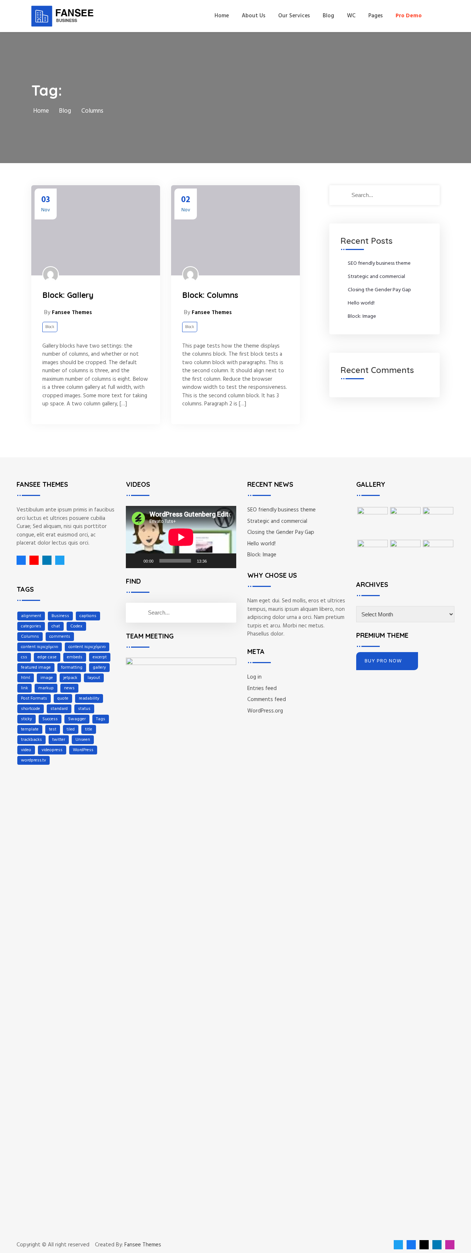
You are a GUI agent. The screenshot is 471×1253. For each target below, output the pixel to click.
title (88, 729)
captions (87, 616)
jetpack (70, 678)
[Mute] (215, 560)
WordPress (83, 750)
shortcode (30, 708)
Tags (100, 719)
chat (56, 626)
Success (50, 719)
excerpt (100, 657)
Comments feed (266, 699)
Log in (254, 677)
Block (49, 327)
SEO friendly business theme (379, 263)
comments (59, 636)
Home (222, 15)
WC (351, 15)
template (30, 729)
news (69, 688)
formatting (71, 667)
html (25, 678)
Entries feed (262, 688)
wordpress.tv (33, 760)
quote (62, 698)
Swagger (77, 719)
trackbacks (31, 739)
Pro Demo (409, 15)
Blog (328, 15)
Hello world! (361, 303)
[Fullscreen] (226, 560)
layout (94, 678)
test (52, 729)
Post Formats (34, 698)
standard (59, 708)
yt (32, 560)
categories (31, 626)
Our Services (294, 15)
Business (60, 616)
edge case (47, 657)
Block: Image (362, 316)
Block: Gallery (67, 295)
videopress (52, 750)
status (84, 708)
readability (89, 698)
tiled (71, 729)
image (46, 678)
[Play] (135, 560)
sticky (26, 719)
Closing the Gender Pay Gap (379, 290)
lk (45, 560)
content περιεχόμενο (39, 647)
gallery (99, 667)
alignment (31, 616)
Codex (76, 626)
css (24, 657)
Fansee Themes (142, 1245)
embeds (74, 657)
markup (46, 688)
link (24, 688)
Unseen (82, 739)
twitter (58, 739)
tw (58, 560)
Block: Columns (210, 295)
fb (21, 560)
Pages (375, 15)
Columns (30, 636)
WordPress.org (265, 711)
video (26, 750)
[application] (181, 537)
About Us (253, 15)
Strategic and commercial (376, 276)
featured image (36, 667)
